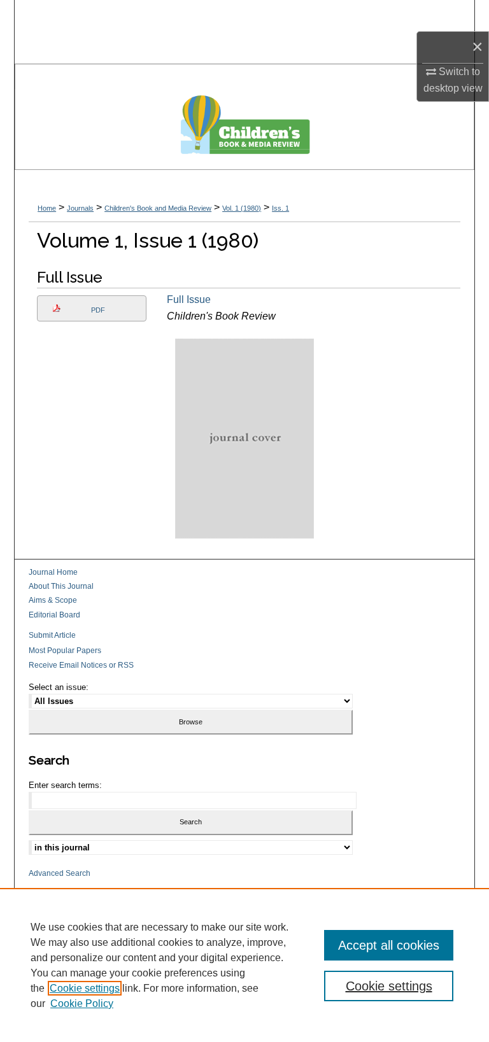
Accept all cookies (388, 945)
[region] (244, 965)
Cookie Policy (81, 1003)
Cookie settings (85, 988)
